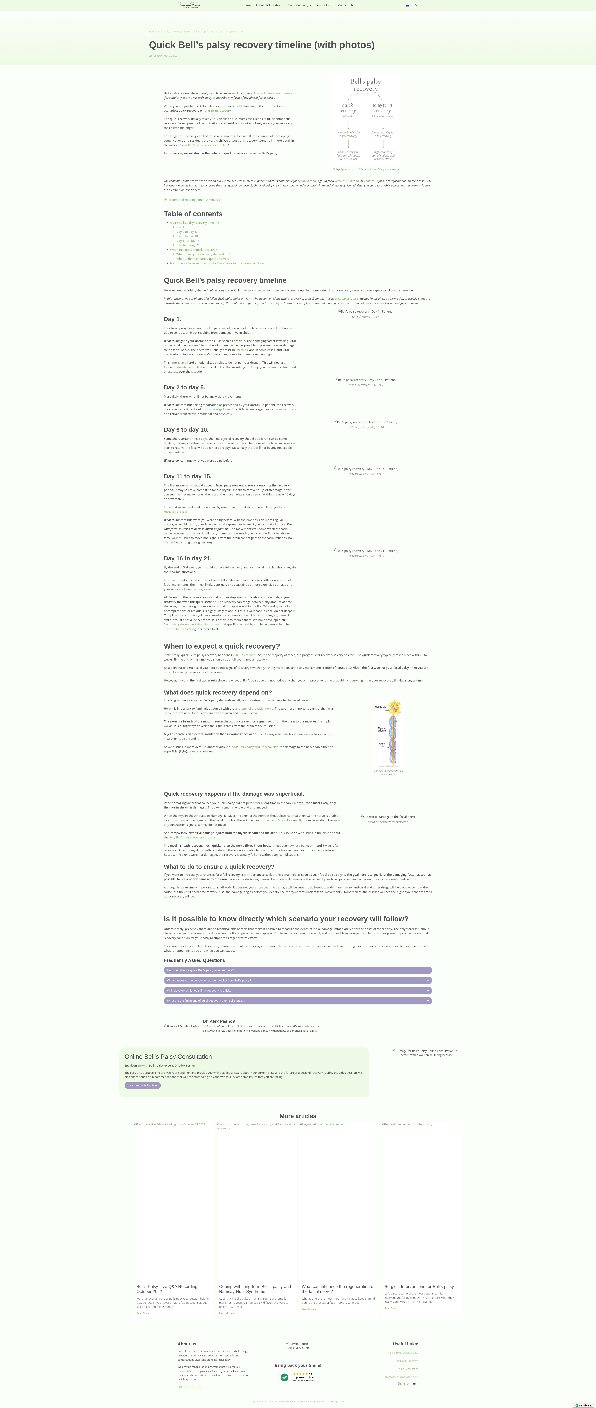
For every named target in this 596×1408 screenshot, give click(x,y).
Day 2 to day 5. (186, 231)
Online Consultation (407, 1369)
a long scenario (204, 589)
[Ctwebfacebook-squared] (199, 1387)
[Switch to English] (403, 1383)
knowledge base (218, 409)
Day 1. (180, 227)
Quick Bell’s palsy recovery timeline (194, 222)
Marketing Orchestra (337, 1401)
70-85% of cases (246, 655)
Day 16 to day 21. (188, 245)
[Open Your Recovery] (310, 5)
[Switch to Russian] (408, 5)
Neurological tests (347, 298)
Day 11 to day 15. (188, 240)
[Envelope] (180, 1387)
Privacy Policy (294, 1401)
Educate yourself (187, 367)
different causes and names (272, 93)
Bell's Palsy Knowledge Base (173, 31)
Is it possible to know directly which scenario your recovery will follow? (218, 263)
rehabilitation (307, 181)
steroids (242, 350)
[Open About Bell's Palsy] (282, 5)
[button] (415, 5)
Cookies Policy (308, 1401)
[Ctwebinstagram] (193, 1387)
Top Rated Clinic (303, 1377)
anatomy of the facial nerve (254, 708)
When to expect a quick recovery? (193, 250)
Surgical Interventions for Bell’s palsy (419, 1286)
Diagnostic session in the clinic (401, 1377)
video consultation (347, 181)
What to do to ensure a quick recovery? (203, 259)
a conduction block (272, 820)
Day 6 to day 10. (187, 236)
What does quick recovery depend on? (203, 254)
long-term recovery (217, 110)
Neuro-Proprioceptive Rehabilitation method (195, 624)
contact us (371, 181)
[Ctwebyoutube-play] (187, 1387)
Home (152, 31)
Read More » (143, 1313)
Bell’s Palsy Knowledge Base (403, 1352)
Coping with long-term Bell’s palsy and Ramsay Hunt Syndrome (255, 1289)
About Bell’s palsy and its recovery (253, 747)
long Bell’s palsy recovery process (192, 837)
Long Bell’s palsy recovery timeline (204, 145)
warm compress (285, 409)
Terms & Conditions (278, 1401)
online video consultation (293, 946)
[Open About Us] (332, 5)
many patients (174, 629)
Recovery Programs (407, 1361)
